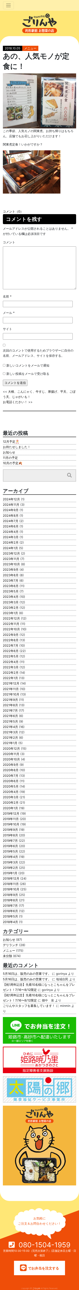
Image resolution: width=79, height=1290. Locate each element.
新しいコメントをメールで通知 (27, 365)
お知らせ (9, 452)
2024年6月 (11, 526)
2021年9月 (10, 700)
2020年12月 (11, 748)
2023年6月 (11, 586)
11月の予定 (10, 458)
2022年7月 (10, 645)
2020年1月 (10, 808)
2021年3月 (10, 732)
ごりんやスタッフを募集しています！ (29, 1006)
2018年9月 (10, 895)
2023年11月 (11, 559)
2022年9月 (11, 635)
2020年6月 (11, 781)
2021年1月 (10, 743)
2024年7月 (10, 521)
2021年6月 (10, 716)
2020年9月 (11, 765)
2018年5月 (10, 916)
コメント (9, 242)
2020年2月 (11, 802)
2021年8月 (10, 705)
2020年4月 (11, 792)
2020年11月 (11, 754)
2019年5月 (10, 851)
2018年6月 (10, 911)
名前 (7, 296)
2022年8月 (11, 640)
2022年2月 (11, 673)
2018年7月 (10, 905)
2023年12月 (11, 553)
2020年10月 (11, 759)
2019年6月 (10, 846)
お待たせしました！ (16, 447)
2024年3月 (11, 537)
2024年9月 (11, 510)
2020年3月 (11, 797)
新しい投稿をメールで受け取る (27, 374)
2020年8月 (11, 770)
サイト (7, 329)
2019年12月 (11, 813)
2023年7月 (10, 580)
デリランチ (10, 945)
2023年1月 (10, 613)
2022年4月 (11, 662)
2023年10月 (11, 564)
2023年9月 (11, 569)
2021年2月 (10, 737)
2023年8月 (11, 575)
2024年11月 (11, 505)
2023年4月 (11, 597)
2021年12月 (11, 683)
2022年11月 (11, 624)
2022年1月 (10, 678)
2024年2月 (11, 542)
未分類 (7, 956)
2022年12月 (11, 618)
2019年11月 (11, 819)
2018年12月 (11, 878)
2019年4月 (10, 857)
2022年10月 (11, 629)
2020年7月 (10, 776)
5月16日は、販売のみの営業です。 (27, 974)
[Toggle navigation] (8, 5)
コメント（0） (13, 211)
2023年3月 (11, 602)
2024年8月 (11, 515)
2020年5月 (11, 786)
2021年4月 (10, 727)
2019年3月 (10, 862)
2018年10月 (11, 889)
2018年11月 (11, 884)
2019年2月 (10, 868)
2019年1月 (10, 873)
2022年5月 (11, 656)
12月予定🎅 (11, 441)
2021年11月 (11, 689)
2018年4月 (10, 922)
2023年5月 (11, 591)
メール (9, 313)
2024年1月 (10, 548)
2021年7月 (10, 710)
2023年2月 (11, 608)
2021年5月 (10, 721)
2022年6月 (11, 651)
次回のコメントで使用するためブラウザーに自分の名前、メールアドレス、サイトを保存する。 (38, 353)
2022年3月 (11, 667)
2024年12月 (11, 499)
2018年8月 (10, 900)
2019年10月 (11, 824)
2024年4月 (11, 532)
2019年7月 (10, 841)
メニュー (30, 48)
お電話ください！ (15, 402)
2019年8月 (10, 835)
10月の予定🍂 (12, 463)
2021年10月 (11, 694)
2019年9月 (10, 830)
